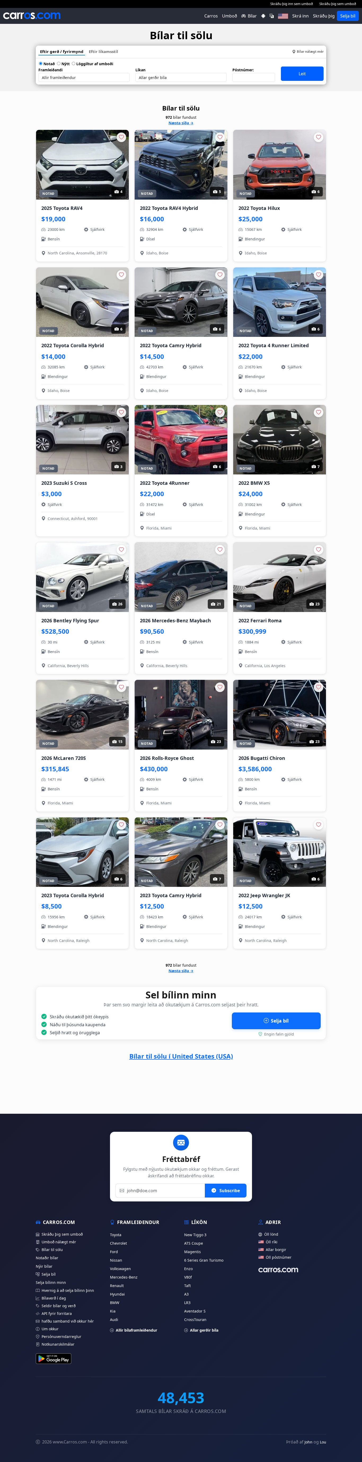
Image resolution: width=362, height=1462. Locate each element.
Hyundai (117, 1294)
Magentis (192, 1251)
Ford (114, 1251)
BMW (114, 1302)
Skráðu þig (324, 16)
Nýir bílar (44, 1266)
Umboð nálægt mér (59, 1241)
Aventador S (195, 1311)
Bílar (252, 16)
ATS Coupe (193, 1243)
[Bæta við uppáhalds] (121, 137)
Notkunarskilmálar (58, 1344)
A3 (186, 1294)
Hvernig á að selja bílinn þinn (68, 1290)
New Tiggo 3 (195, 1234)
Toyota (115, 1234)
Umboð (229, 16)
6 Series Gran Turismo (203, 1260)
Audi (114, 1319)
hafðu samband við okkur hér (68, 1321)
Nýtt (65, 63)
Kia (113, 1311)
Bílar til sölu (52, 1249)
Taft (187, 1285)
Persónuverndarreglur (61, 1336)
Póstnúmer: (243, 69)
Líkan (140, 69)
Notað (48, 63)
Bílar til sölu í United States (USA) (181, 1056)
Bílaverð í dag (54, 1298)
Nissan (116, 1260)
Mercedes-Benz (124, 1277)
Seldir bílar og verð (59, 1305)
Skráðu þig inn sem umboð (291, 3)
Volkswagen (120, 1268)
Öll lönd (271, 1234)
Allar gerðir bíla (204, 1330)
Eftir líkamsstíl (103, 51)
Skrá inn (300, 16)
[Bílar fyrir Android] (263, 16)
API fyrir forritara (57, 1313)
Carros (211, 16)
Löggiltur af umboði (94, 63)
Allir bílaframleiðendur (136, 1330)
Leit (302, 74)
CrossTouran (195, 1319)
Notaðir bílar (47, 1257)
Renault (117, 1285)
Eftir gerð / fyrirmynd (61, 51)
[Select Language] (271, 16)
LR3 (187, 1302)
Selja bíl (347, 16)
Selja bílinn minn (51, 1282)
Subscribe (229, 1191)
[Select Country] (283, 16)
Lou (323, 1442)
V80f (188, 1277)
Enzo (188, 1268)
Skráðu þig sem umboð (337, 3)
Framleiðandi (50, 69)
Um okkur (50, 1328)
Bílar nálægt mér (310, 51)
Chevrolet (118, 1243)
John (308, 1442)
